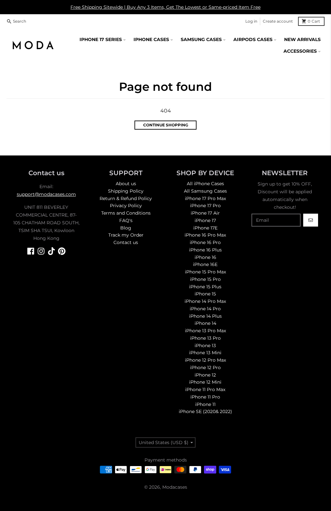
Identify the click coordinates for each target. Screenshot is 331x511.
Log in (251, 21)
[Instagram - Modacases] (41, 251)
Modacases (174, 487)
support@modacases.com (46, 194)
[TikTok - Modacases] (51, 251)
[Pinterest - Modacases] (62, 251)
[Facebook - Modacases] (31, 251)
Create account (278, 21)
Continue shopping (165, 124)
